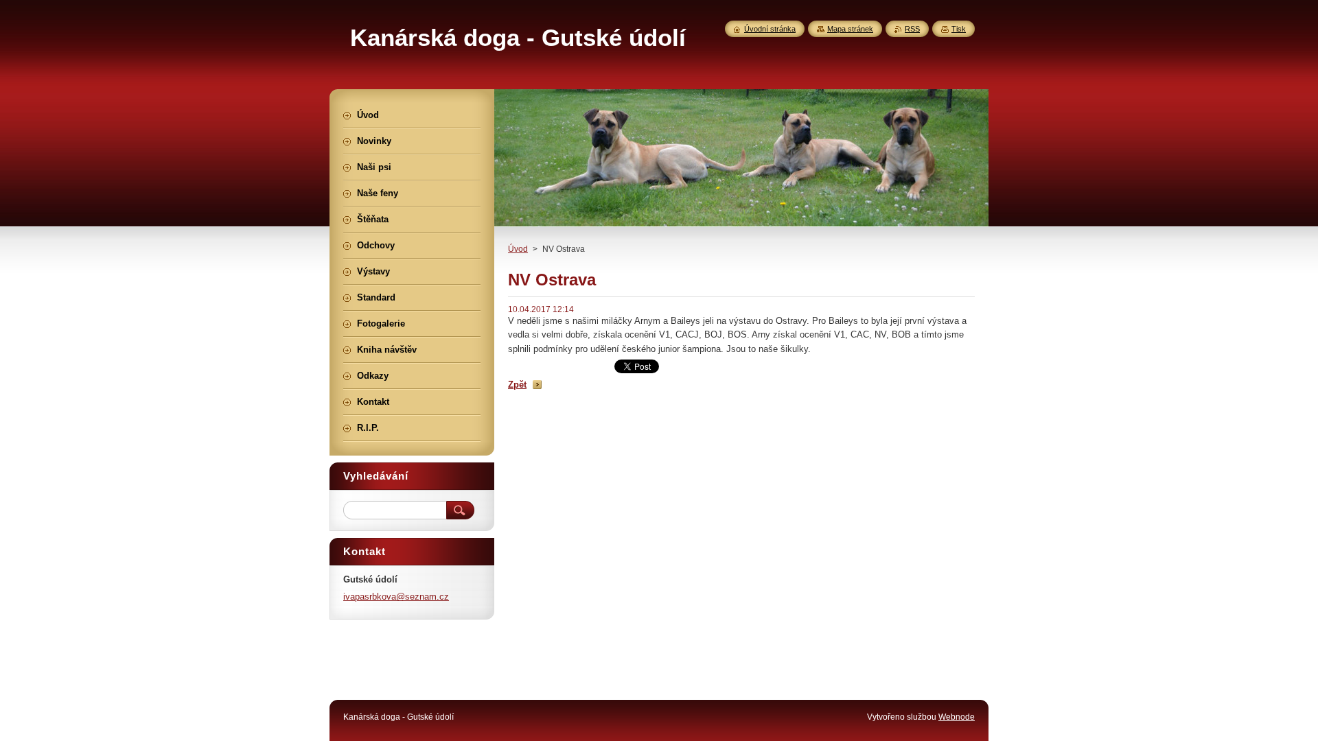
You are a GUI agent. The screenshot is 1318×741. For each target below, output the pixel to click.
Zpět (517, 384)
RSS (912, 29)
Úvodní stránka (770, 29)
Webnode (956, 717)
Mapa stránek (850, 29)
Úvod (518, 249)
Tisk (958, 29)
